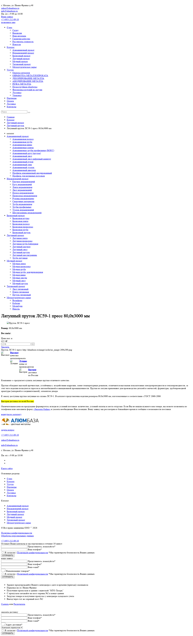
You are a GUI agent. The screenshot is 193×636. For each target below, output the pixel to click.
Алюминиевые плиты (23, 147)
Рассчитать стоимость (22, 41)
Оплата (10, 101)
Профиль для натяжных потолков (28, 175)
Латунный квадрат (21, 246)
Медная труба (19, 269)
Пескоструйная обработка (24, 86)
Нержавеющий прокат (23, 53)
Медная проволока (21, 266)
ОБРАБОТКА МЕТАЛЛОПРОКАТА (30, 75)
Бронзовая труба (20, 229)
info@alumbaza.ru (9, 11)
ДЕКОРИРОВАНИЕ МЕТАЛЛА (28, 78)
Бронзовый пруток (21, 232)
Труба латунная (19, 258)
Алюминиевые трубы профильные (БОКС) (33, 150)
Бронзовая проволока (22, 226)
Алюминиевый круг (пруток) (26, 153)
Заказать (5, 347)
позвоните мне (8, 22)
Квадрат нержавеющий (23, 181)
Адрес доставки (14, 624)
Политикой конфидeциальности (32, 552)
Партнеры (12, 98)
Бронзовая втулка (20, 218)
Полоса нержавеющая (22, 192)
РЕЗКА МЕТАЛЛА (21, 84)
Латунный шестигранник (24, 255)
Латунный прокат (21, 58)
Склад (15, 30)
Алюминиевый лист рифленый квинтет (31, 159)
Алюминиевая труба (22, 142)
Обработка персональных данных (17, 535)
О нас (9, 27)
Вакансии (17, 33)
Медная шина (19, 275)
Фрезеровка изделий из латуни (27, 89)
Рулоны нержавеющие (23, 198)
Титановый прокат (21, 64)
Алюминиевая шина (22, 144)
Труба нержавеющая (22, 204)
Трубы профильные (21, 207)
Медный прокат (20, 61)
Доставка (16, 92)
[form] (96, 569)
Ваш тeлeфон (35, 549)
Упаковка (16, 95)
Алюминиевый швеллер (24, 170)
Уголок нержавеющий (23, 209)
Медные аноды (19, 277)
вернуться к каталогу (11, 414)
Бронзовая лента (20, 221)
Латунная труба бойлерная (25, 243)
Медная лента (19, 263)
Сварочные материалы (23, 201)
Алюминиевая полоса (22, 139)
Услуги (10, 69)
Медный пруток (20, 283)
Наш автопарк (19, 36)
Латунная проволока (22, 241)
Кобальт (16, 303)
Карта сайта (7, 468)
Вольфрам (17, 300)
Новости (16, 44)
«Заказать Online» (41, 409)
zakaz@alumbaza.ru (10, 8)
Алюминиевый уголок (23, 167)
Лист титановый (20, 289)
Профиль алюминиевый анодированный (32, 173)
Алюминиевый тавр (22, 164)
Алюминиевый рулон (22, 161)
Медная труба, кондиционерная (27, 272)
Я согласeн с (50, 552)
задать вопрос (7, 430)
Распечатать (19, 604)
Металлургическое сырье (24, 67)
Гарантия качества (21, 38)
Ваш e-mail (33, 567)
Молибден (17, 306)
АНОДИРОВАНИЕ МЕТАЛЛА (27, 81)
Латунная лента (20, 238)
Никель (16, 309)
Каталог (11, 47)
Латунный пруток (21, 252)
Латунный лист (19, 249)
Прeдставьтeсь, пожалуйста (41, 546)
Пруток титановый (21, 294)
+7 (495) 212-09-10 (10, 19)
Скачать (5, 604)
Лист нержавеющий (22, 190)
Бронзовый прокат (21, 55)
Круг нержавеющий (22, 184)
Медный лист (19, 280)
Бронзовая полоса (21, 224)
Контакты (11, 106)
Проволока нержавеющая (24, 195)
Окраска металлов (21, 72)
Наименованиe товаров (18, 571)
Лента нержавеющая (22, 187)
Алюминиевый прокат (23, 50)
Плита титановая (20, 292)
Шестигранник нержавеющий (27, 212)
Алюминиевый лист (22, 156)
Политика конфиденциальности (16, 533)
